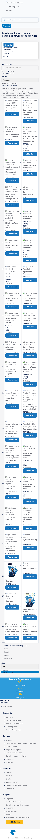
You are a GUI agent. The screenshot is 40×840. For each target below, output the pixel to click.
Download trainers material (16, 756)
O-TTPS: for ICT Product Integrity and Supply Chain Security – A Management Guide (30, 407)
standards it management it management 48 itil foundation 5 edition (16, 96)
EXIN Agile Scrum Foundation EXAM (30, 428)
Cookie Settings (14, 822)
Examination (10, 759)
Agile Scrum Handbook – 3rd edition (29, 486)
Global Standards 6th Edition (30, 166)
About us (9, 776)
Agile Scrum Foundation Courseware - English (10, 488)
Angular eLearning (9, 580)
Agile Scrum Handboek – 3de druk (29, 455)
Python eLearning (30, 540)
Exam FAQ (9, 808)
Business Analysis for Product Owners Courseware (30, 112)
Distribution (7, 706)
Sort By (4, 76)
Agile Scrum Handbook (10, 273)
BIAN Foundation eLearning (30, 610)
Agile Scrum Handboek (27, 217)
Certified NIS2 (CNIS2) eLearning (12, 630)
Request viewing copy (14, 750)
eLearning (9, 762)
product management (16, 89)
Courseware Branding (14, 753)
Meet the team (11, 782)
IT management (11, 727)
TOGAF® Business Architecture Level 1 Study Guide (30, 139)
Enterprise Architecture (14, 723)
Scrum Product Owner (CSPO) (11, 107)
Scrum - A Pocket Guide (11, 246)
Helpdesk (9, 799)
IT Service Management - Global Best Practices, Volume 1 (12, 172)
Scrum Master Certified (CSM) (28, 348)
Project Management (13, 730)
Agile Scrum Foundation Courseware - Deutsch (28, 519)
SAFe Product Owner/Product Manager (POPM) (11, 196)
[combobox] (20, 19)
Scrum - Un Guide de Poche (30, 319)
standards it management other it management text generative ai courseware (17, 91)
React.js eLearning (30, 568)
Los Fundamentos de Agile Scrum (12, 432)
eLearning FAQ (11, 811)
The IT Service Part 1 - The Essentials (12, 135)
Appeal (8, 814)
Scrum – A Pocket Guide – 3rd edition (29, 369)
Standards (9, 717)
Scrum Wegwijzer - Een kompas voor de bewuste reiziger (12, 458)
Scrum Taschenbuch (28, 193)
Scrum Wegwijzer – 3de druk (12, 299)
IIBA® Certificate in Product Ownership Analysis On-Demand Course (11, 225)
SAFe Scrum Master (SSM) (10, 348)
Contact (9, 773)
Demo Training (11, 746)
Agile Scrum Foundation (27, 273)
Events (8, 779)
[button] (20, 703)
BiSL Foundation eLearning (11, 600)
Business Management (14, 720)
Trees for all (10, 788)
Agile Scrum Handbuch (27, 246)
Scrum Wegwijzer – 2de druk (29, 299)
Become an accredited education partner (21, 743)
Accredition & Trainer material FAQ (18, 818)
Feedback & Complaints (14, 802)
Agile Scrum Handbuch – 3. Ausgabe (10, 371)
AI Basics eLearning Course (30, 630)
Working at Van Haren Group (16, 785)
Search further (6, 64)
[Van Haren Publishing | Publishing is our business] (15, 7)
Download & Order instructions (17, 805)
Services (9, 740)
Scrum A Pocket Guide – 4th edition (11, 320)
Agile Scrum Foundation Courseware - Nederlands (10, 519)
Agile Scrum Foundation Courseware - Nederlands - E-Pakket (11, 548)
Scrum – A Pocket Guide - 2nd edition (12, 398)
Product (4, 89)
